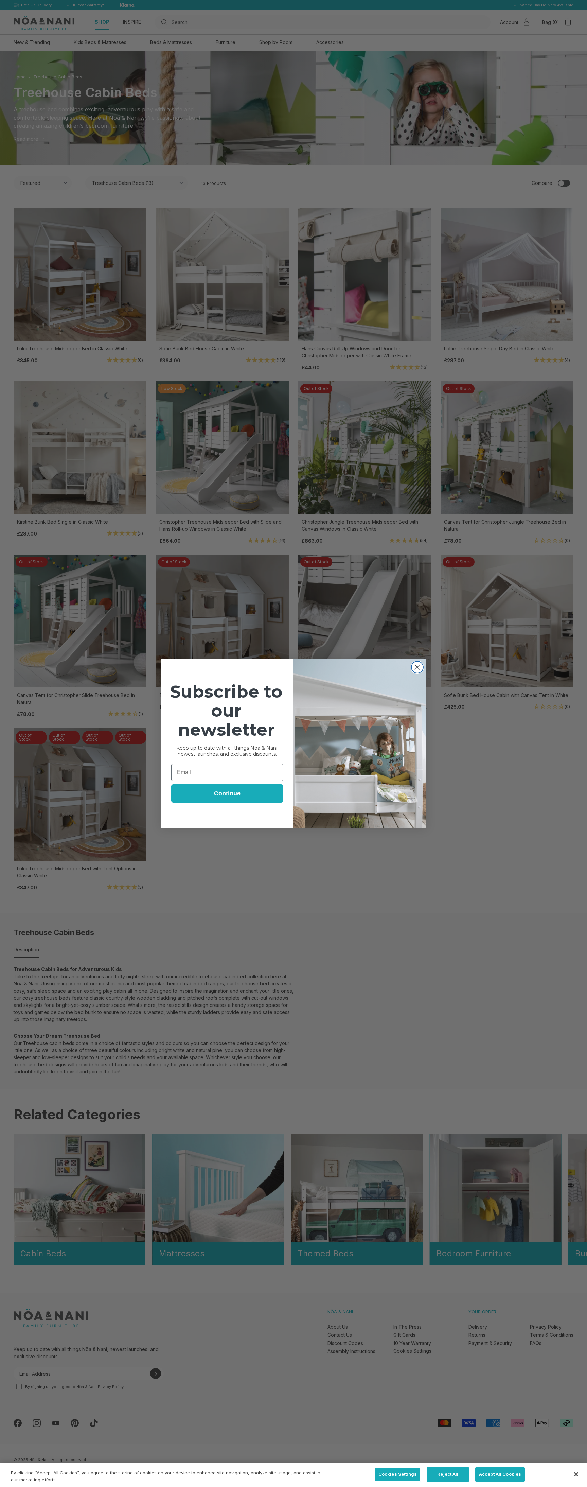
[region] (293, 1475)
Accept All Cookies (500, 1474)
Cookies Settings (397, 1474)
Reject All (447, 1474)
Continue (227, 793)
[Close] (576, 1474)
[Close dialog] (417, 667)
